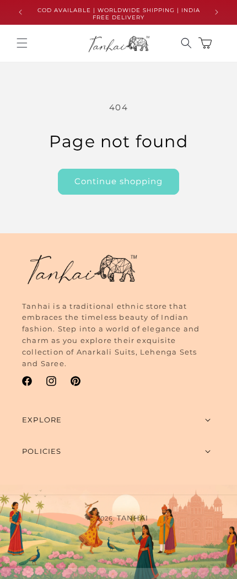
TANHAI (132, 517)
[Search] (186, 43)
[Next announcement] (216, 12)
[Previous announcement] (20, 12)
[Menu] (22, 43)
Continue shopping (118, 181)
